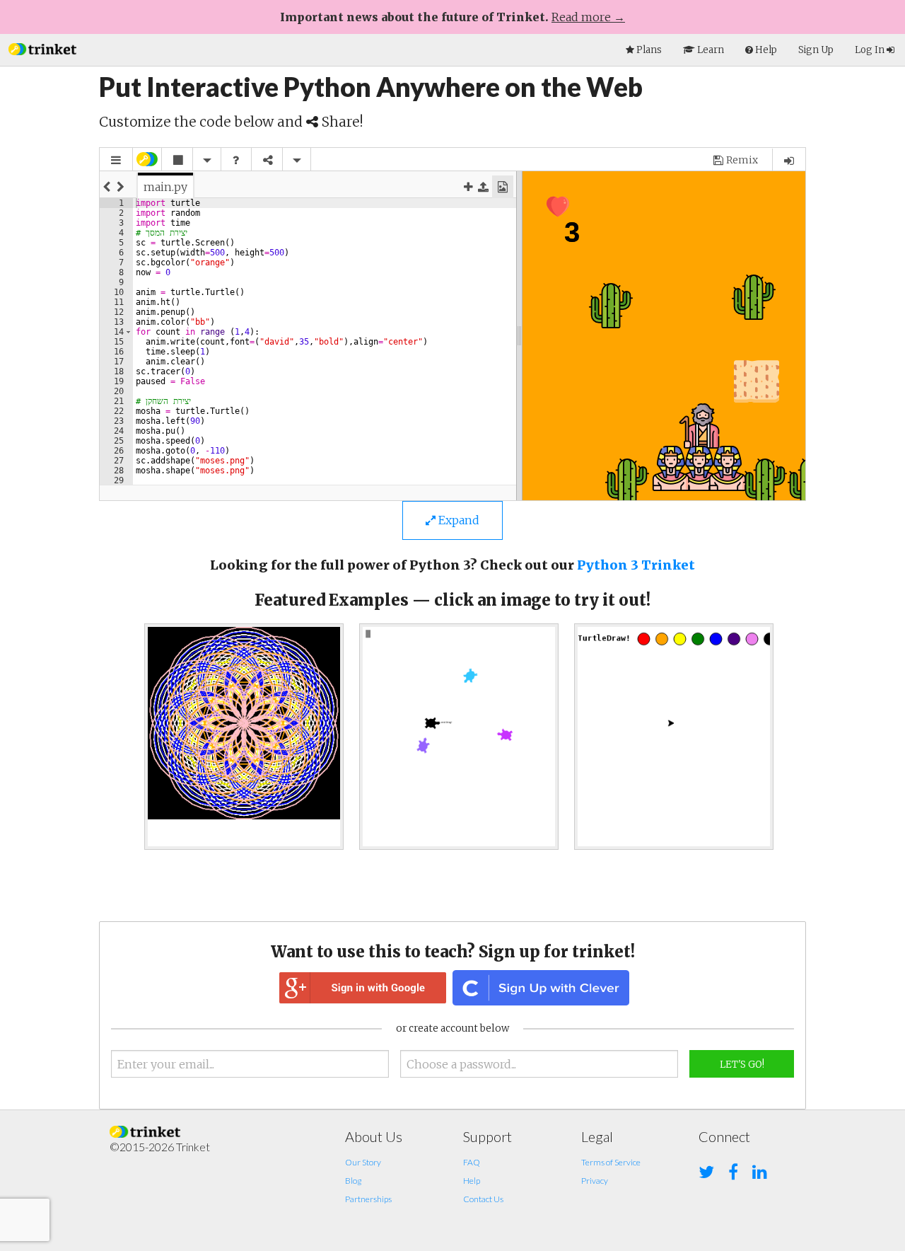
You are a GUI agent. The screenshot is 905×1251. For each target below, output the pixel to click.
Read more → (588, 17)
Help (471, 1180)
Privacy (594, 1180)
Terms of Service (611, 1162)
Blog (353, 1180)
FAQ (471, 1162)
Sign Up (816, 50)
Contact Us (483, 1199)
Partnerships (368, 1199)
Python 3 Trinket (636, 565)
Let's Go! (742, 1065)
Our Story (363, 1162)
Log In (871, 50)
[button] (42, 48)
